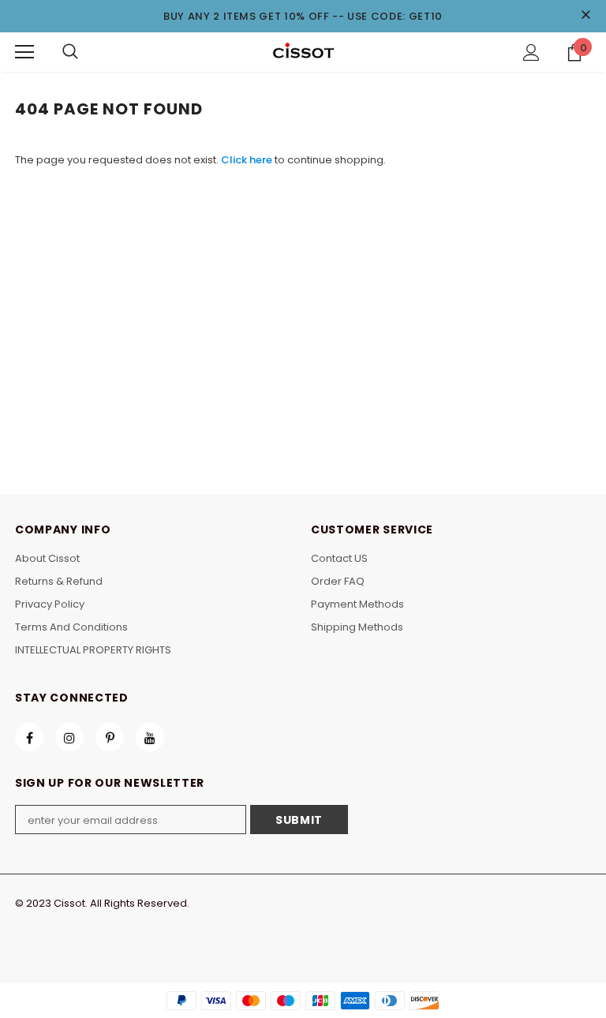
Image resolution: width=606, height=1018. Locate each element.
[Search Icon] (70, 52)
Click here (248, 159)
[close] (585, 16)
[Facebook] (29, 737)
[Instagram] (69, 737)
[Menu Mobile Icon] (24, 52)
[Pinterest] (109, 737)
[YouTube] (150, 737)
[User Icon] (531, 52)
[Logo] (303, 51)
